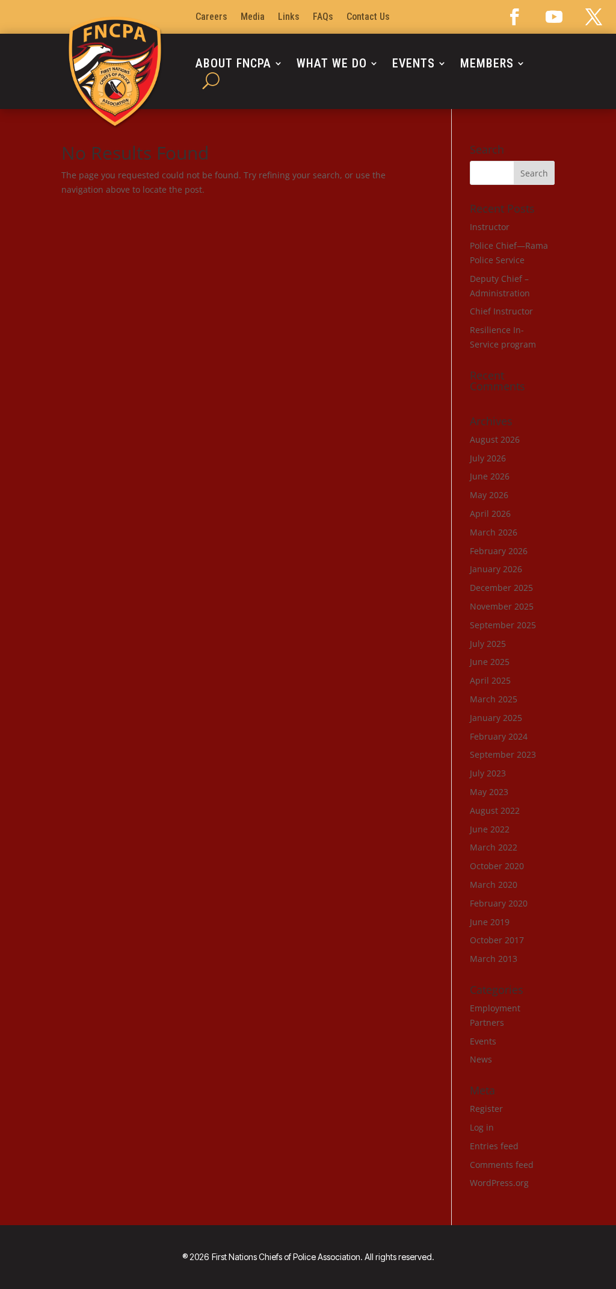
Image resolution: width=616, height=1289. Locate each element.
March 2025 (493, 699)
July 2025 (488, 643)
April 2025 (490, 680)
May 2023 (489, 791)
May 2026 (489, 495)
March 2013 (493, 958)
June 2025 (490, 661)
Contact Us (368, 17)
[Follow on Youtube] (554, 17)
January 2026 (496, 569)
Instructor (490, 227)
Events (483, 1041)
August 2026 (495, 439)
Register (486, 1108)
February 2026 (499, 551)
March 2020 (493, 884)
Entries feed (494, 1146)
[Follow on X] (594, 17)
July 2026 (488, 458)
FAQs (323, 17)
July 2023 (488, 773)
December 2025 (501, 587)
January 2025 (496, 717)
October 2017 (497, 940)
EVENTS (413, 64)
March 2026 (493, 532)
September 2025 (503, 625)
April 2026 (490, 513)
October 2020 (497, 866)
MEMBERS (487, 64)
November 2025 (502, 606)
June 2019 (490, 922)
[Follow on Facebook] (514, 17)
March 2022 (493, 847)
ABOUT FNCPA (233, 64)
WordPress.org (499, 1182)
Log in (482, 1127)
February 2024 (499, 736)
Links (289, 17)
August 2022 (495, 810)
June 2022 (490, 829)
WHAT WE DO (332, 64)
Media (253, 17)
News (481, 1059)
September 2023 (503, 754)
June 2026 (490, 476)
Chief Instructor (501, 311)
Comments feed (502, 1164)
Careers (211, 17)
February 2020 (499, 903)
